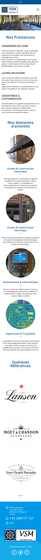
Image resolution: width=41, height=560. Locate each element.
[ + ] (20, 495)
